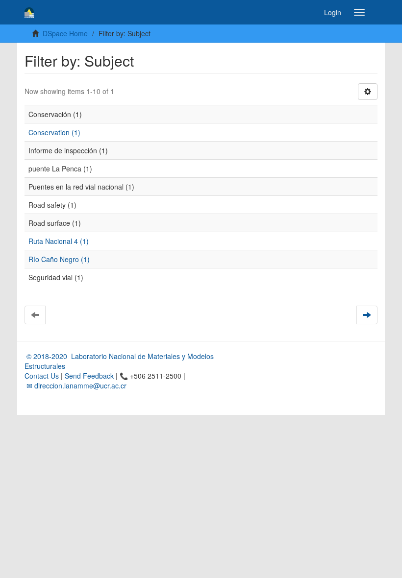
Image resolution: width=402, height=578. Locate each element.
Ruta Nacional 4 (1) (58, 241)
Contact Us (42, 376)
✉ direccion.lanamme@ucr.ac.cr (75, 385)
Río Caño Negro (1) (59, 259)
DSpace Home (65, 33)
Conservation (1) (54, 132)
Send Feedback (89, 376)
